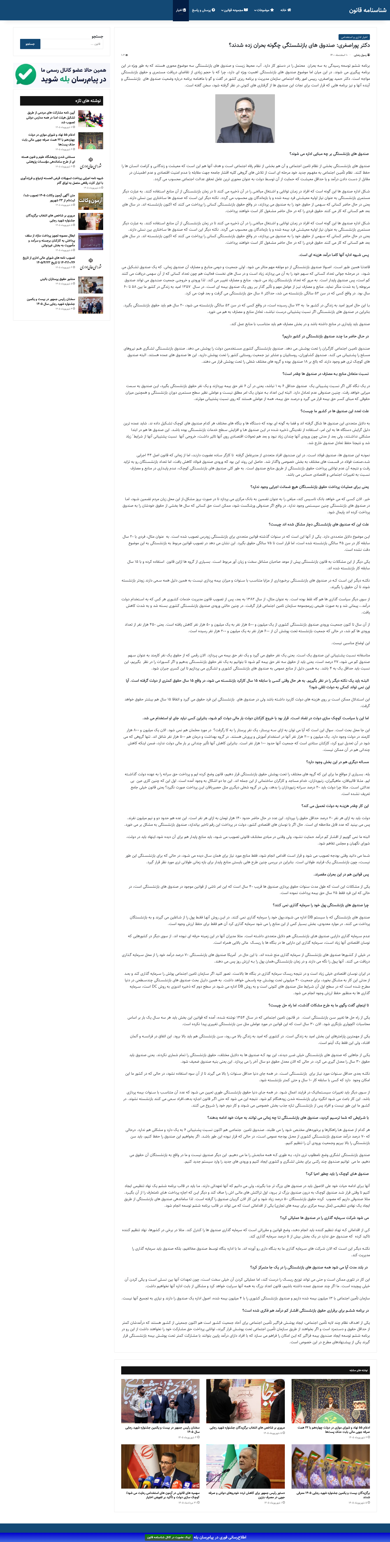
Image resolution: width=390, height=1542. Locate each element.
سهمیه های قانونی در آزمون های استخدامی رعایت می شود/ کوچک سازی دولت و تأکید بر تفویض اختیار (163, 1495)
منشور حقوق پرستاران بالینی (57, 279)
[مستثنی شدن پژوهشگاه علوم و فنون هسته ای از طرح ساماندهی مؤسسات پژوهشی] (90, 163)
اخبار (179, 10)
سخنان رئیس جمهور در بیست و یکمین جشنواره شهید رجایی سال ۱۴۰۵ (162, 1429)
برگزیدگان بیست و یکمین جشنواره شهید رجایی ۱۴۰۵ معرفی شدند (333, 1495)
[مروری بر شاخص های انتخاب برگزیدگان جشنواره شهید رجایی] (245, 1401)
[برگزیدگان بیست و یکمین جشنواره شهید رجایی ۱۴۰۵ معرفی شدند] (331, 1466)
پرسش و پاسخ (202, 10)
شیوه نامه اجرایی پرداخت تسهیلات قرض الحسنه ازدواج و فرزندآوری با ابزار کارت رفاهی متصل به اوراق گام (62, 181)
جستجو (97, 36)
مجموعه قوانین (234, 10)
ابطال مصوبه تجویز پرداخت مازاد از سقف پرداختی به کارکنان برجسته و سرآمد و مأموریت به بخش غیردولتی (50, 240)
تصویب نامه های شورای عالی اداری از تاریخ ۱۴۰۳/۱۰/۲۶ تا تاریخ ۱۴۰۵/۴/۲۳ (49, 260)
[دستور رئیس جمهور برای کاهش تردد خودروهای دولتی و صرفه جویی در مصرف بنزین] (245, 1466)
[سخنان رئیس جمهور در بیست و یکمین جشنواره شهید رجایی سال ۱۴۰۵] (160, 1401)
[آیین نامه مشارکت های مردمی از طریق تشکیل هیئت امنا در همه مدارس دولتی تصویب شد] (90, 118)
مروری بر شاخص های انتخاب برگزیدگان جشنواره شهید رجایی (247, 1427)
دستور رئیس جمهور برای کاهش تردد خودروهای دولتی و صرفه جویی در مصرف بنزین (247, 1495)
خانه (284, 10)
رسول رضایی (360, 55)
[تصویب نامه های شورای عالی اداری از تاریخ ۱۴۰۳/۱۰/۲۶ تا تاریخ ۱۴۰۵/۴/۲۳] (90, 264)
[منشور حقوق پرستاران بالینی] (90, 285)
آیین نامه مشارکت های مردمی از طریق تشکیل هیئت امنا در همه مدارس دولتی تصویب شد (50, 117)
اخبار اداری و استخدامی (354, 37)
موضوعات (263, 10)
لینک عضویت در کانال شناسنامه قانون (168, 1537)
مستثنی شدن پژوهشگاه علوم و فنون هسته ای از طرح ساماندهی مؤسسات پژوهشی (48, 159)
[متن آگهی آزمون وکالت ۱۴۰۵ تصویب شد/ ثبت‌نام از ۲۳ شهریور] (90, 201)
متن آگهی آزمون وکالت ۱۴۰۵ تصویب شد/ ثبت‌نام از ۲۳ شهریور (49, 198)
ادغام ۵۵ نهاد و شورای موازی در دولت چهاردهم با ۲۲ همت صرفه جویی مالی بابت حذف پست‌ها (334, 1429)
